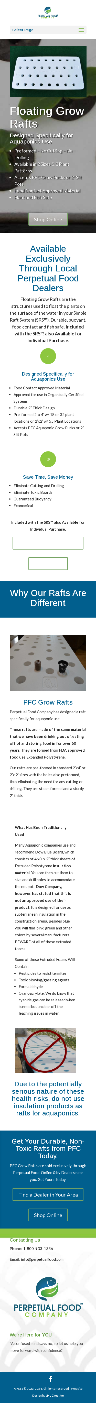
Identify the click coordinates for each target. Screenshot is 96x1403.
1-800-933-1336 (38, 1248)
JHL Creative (55, 1395)
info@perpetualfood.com (42, 1259)
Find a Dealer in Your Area (48, 543)
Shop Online (48, 219)
